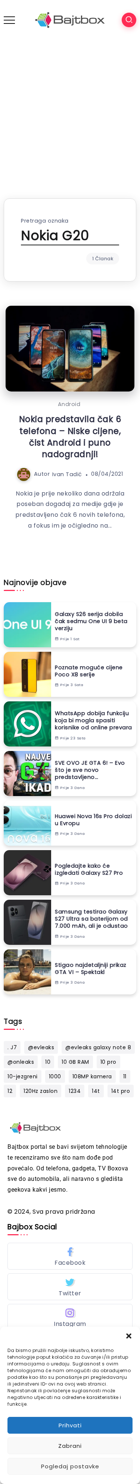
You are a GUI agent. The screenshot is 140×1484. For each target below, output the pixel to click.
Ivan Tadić (67, 474)
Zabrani (70, 1446)
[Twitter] (70, 1287)
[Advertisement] (70, 113)
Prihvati (70, 1425)
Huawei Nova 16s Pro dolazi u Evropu (93, 820)
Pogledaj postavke (70, 1466)
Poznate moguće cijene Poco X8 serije (89, 671)
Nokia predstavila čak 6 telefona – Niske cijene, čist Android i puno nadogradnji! (70, 436)
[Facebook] (70, 1256)
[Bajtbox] (70, 19)
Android (69, 404)
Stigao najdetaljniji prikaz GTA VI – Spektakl (91, 968)
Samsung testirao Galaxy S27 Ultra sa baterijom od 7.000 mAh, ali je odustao (91, 918)
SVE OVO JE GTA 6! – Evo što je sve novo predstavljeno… (90, 770)
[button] (129, 1336)
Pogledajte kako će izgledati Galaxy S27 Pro (89, 869)
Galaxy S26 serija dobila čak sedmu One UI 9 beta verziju (91, 621)
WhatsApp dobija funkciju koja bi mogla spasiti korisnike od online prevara (93, 720)
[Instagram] (70, 1317)
